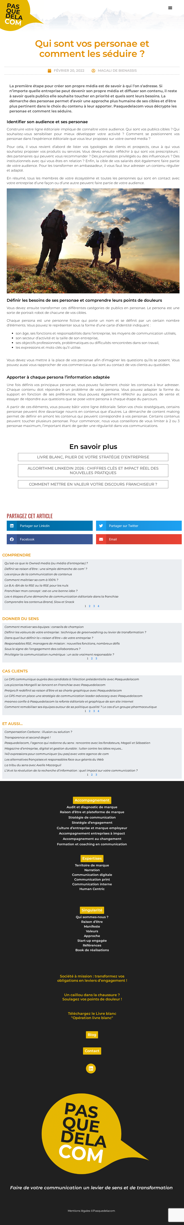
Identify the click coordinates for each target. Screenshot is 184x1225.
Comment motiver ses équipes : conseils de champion (44, 627)
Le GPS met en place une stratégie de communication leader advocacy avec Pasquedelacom (73, 696)
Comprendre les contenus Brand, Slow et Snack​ (39, 602)
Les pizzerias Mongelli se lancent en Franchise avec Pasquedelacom (54, 685)
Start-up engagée (92, 941)
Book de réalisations (92, 950)
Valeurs (92, 931)
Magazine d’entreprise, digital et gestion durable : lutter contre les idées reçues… (63, 748)
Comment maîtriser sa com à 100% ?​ (31, 580)
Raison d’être (92, 922)
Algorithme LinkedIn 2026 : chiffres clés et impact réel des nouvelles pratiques (93, 470)
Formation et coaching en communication (92, 844)
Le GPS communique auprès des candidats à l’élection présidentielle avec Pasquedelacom (71, 679)
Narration (92, 870)
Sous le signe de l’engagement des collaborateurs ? (42, 649)
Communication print (92, 879)
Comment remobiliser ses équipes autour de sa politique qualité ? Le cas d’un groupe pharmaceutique (80, 707)
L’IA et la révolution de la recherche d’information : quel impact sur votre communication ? (71, 770)
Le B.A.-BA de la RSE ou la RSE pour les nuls (36, 585)
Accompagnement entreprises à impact (92, 833)
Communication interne (92, 884)
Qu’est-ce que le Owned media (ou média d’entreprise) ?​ (46, 563)
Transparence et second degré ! (27, 737)
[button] (170, 7)
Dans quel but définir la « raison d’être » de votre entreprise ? (49, 638)
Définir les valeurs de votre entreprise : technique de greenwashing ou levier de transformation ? (75, 632)
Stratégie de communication (92, 817)
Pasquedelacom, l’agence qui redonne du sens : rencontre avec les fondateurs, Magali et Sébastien (77, 743)
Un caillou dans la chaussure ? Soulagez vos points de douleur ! (92, 997)
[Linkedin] (91, 1068)
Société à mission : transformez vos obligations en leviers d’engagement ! (92, 978)
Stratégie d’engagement (92, 823)
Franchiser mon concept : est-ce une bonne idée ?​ (40, 591)
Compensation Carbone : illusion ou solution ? (38, 732)
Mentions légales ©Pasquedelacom (91, 1210)
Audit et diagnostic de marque (92, 807)
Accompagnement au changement (92, 839)
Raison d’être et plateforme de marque (92, 812)
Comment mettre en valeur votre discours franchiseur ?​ (93, 484)
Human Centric (92, 889)
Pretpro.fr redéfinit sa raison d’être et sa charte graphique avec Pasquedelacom (63, 690)
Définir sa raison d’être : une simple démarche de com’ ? (45, 569)
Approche (92, 936)
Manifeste (92, 926)
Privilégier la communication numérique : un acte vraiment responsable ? (59, 654)
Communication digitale (92, 875)
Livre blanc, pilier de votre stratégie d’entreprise (93, 457)
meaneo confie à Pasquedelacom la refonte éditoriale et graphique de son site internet (68, 701)
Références (92, 945)
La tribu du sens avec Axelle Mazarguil (32, 765)
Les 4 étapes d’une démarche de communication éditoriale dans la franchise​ (61, 596)
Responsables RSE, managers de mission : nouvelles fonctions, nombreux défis (62, 643)
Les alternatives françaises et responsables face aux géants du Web (54, 759)
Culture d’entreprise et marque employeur (92, 828)
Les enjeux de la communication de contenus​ (38, 574)
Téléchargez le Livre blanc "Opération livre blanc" (92, 1015)
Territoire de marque (92, 865)
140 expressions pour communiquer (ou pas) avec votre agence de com (56, 754)
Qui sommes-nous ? (92, 917)
